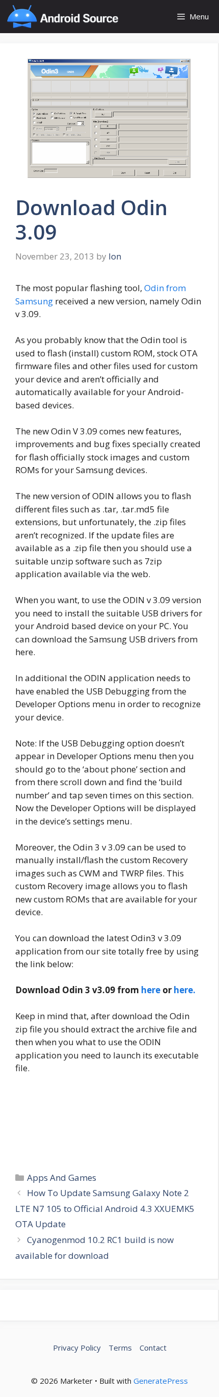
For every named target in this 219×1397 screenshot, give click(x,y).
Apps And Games (61, 1177)
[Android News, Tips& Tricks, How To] (62, 16)
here (151, 990)
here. (185, 990)
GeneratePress (160, 1381)
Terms (120, 1347)
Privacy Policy (77, 1347)
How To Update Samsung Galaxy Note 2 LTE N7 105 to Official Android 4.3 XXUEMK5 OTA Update (105, 1208)
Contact (153, 1347)
